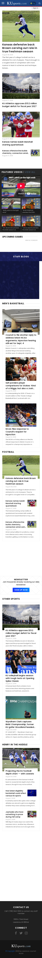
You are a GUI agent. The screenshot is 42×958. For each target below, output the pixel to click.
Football (6, 13)
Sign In (35, 8)
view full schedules (31, 240)
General (6, 76)
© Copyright (10, 951)
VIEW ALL (30, 172)
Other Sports (11, 599)
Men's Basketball (13, 303)
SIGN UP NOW (21, 590)
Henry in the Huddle (15, 744)
